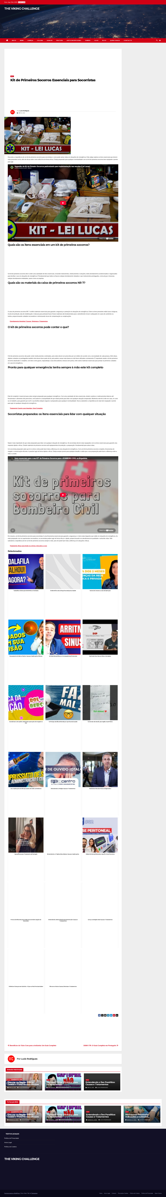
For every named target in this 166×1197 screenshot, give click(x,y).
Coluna (40, 40)
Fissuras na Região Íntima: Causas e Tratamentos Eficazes (23, 1083)
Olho (96, 40)
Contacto (128, 40)
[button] (157, 40)
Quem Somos (115, 40)
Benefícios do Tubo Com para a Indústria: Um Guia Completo (32, 1045)
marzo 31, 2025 (14, 1119)
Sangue (49, 40)
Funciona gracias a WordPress (12, 1193)
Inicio (14, 40)
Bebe (22, 40)
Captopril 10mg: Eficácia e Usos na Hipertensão (62, 1083)
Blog (104, 40)
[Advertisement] (23, 23)
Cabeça (30, 40)
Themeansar (34, 1193)
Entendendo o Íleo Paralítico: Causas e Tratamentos (100, 1083)
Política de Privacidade (11, 1138)
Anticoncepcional (74, 40)
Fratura (59, 40)
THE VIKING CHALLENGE (21, 8)
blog (12, 76)
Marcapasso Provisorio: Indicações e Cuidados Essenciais (137, 1116)
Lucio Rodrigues (24, 111)
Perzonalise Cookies (123, 1193)
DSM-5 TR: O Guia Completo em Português (100, 1045)
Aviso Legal (8, 1142)
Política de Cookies (10, 1146)
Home (100, 1193)
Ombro (88, 40)
